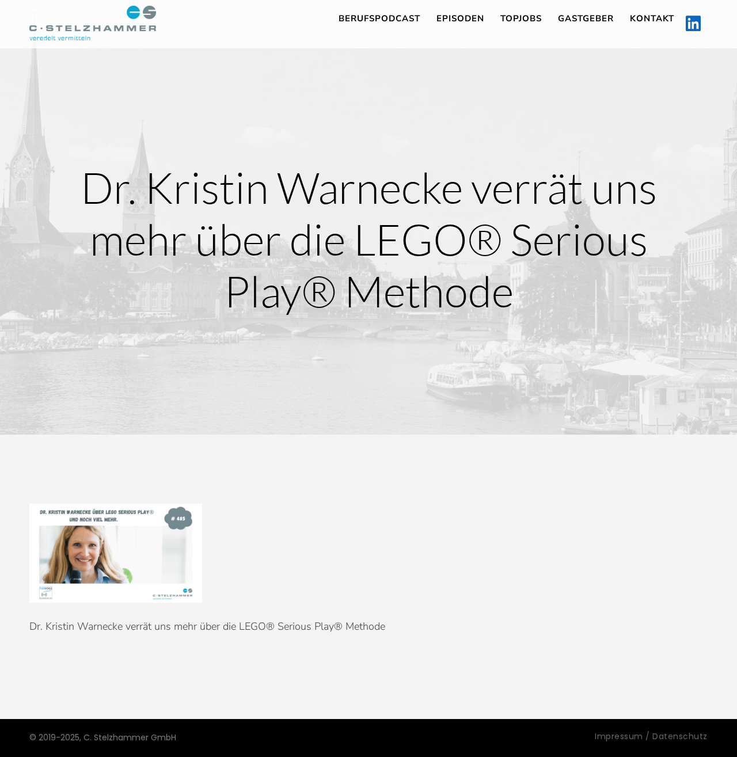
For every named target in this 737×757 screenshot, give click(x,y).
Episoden (460, 18)
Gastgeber (586, 18)
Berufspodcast (379, 18)
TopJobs (521, 18)
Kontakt (652, 18)
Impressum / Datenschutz (651, 736)
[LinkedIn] (693, 24)
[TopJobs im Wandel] (92, 23)
